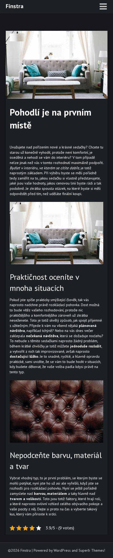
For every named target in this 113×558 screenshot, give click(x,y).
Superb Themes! (92, 550)
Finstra (14, 6)
